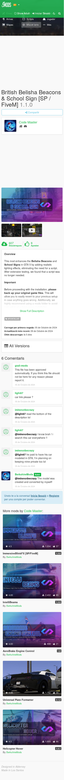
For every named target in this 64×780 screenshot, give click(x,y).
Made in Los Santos (12, 770)
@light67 (20, 414)
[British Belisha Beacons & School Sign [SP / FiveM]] (32, 205)
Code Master (28, 122)
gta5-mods (21, 365)
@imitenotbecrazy (26, 434)
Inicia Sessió (38, 495)
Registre (54, 495)
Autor (37, 474)
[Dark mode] (54, 13)
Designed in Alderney (13, 766)
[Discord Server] (25, 126)
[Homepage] (21, 126)
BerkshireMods (24, 474)
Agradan (35, 246)
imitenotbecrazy (24, 409)
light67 (19, 393)
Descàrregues (15, 246)
